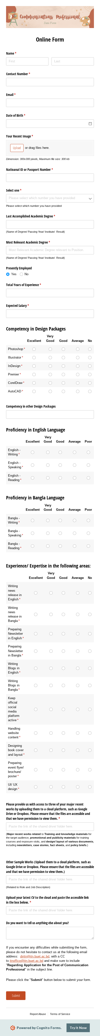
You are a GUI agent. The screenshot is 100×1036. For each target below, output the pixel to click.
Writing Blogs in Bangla (13, 685)
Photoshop (15, 349)
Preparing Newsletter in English (15, 633)
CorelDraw (15, 383)
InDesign (14, 366)
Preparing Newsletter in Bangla (15, 651)
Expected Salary (23, 305)
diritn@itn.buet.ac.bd (34, 956)
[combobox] (50, 198)
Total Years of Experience (29, 284)
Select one (19, 190)
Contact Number (24, 74)
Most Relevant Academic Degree (33, 242)
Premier (13, 374)
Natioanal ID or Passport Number (35, 169)
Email (16, 94)
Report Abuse (38, 1014)
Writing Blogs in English (13, 668)
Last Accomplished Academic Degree (36, 216)
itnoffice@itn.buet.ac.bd (26, 961)
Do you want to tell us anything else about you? (37, 923)
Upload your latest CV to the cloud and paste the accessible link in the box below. (47, 900)
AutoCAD (14, 391)
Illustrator (14, 357)
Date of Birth (21, 115)
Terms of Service (60, 1014)
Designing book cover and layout (16, 750)
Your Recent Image (25, 136)
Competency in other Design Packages (31, 406)
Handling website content (14, 733)
